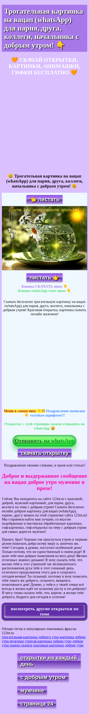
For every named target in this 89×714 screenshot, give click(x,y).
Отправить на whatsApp (44, 441)
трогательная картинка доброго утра (30, 637)
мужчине (32, 690)
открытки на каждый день (48, 660)
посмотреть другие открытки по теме (45, 611)
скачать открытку (44, 453)
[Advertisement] (44, 124)
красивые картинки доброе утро (58, 645)
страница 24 (36, 704)
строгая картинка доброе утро (48, 641)
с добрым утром (43, 677)
